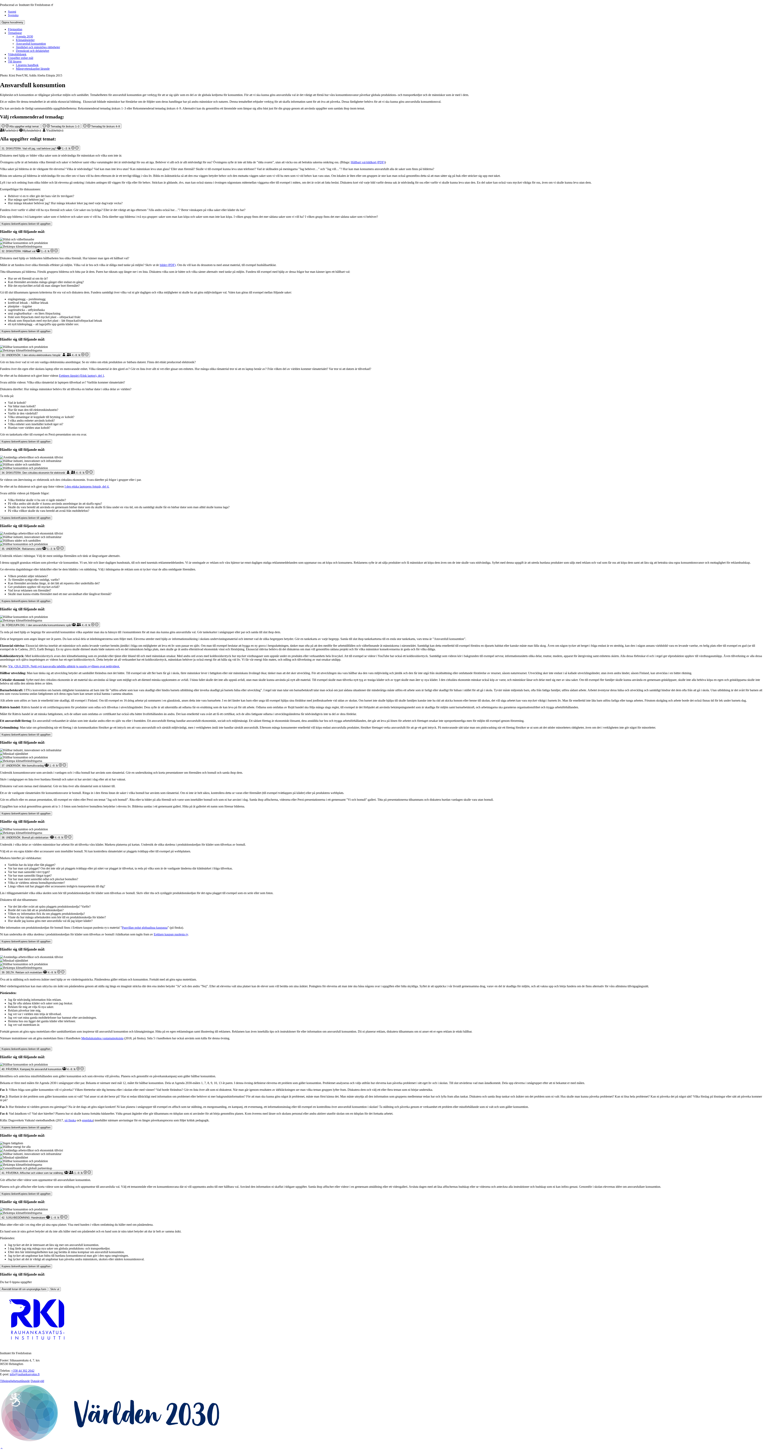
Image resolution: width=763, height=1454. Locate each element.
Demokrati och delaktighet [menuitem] (32, 50)
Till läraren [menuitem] (14, 61)
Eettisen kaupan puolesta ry (171, 934)
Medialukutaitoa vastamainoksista (102, 1038)
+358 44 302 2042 (22, 1370)
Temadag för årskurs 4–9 (105, 126)
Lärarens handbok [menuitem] (27, 65)
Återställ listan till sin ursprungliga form (24, 1289)
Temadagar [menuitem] (15, 33)
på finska (70, 1120)
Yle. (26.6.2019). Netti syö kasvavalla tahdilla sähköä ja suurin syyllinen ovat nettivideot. (64, 666)
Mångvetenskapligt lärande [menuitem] (33, 68)
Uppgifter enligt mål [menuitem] (20, 58)
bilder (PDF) (168, 265)
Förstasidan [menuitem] (15, 29)
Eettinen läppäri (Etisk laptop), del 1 (81, 375)
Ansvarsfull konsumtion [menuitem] (31, 43)
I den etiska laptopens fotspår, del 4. (87, 486)
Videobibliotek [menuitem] (17, 54)
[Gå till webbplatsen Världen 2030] (110, 1441)
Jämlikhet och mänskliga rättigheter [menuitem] (38, 47)
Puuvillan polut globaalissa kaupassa (145, 927)
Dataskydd (37, 1381)
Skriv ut (54, 1289)
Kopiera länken (26, 223)
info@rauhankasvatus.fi (25, 1374)
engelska (87, 1120)
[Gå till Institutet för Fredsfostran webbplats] (37, 1346)
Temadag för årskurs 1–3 (64, 126)
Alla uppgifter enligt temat (24, 126)
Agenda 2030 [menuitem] (24, 36)
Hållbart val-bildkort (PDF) (368, 162)
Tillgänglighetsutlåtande (15, 1381)
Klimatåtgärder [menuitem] (25, 40)
